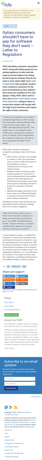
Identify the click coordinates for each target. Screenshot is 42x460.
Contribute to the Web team (14, 453)
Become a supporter (11, 315)
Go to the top (35, 397)
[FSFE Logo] (6, 4)
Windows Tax (16, 266)
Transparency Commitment (13, 443)
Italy (8, 266)
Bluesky (22, 276)
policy (24, 266)
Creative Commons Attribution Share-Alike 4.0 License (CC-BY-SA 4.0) (20, 422)
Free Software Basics (12, 310)
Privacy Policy (9, 440)
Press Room (8, 302)
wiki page (25, 252)
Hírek (6, 26)
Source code (8, 450)
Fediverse (9, 276)
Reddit (22, 280)
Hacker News (9, 280)
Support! (9, 287)
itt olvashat (16, 17)
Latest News (9, 306)
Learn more (8, 348)
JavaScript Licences (11, 447)
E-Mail (22, 283)
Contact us (8, 430)
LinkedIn (9, 283)
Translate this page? (11, 457)
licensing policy (29, 427)
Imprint (7, 437)
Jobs (6, 433)
